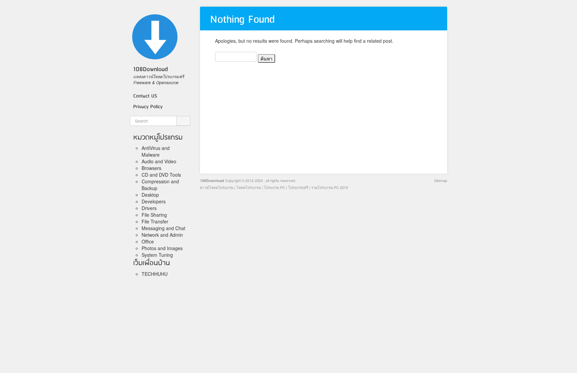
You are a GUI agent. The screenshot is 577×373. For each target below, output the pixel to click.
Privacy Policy (148, 107)
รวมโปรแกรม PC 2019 (329, 187)
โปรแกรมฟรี (298, 187)
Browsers (151, 168)
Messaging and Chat (163, 228)
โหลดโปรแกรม (248, 187)
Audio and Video (159, 161)
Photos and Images (162, 248)
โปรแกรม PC (274, 187)
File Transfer (155, 221)
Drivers (149, 208)
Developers (154, 201)
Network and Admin (162, 234)
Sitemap (440, 180)
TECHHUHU (155, 273)
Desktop (150, 194)
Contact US (145, 96)
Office (148, 241)
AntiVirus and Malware (156, 151)
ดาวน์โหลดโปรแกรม (216, 187)
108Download (212, 180)
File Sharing (154, 214)
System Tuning (157, 254)
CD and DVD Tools (161, 174)
